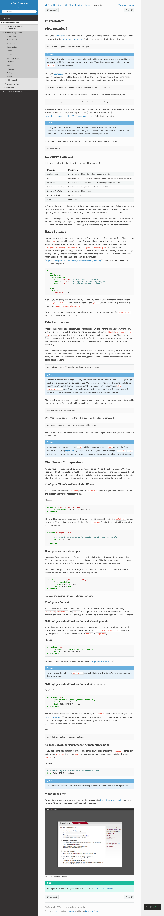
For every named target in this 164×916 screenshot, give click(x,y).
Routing (9, 73)
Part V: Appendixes (11, 84)
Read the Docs (91, 911)
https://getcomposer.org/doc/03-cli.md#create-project (70, 116)
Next (128, 10)
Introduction (11, 36)
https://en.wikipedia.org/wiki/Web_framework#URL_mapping (73, 261)
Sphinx (57, 911)
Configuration (12, 47)
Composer (59, 36)
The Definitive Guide (11, 23)
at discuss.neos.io (104, 889)
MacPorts (69, 451)
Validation (10, 69)
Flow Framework (20, 3)
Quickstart (7, 19)
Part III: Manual (10, 80)
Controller (10, 62)
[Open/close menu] (1, 23)
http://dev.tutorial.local (102, 662)
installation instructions (72, 39)
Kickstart (10, 54)
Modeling (10, 51)
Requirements (12, 40)
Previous (53, 10)
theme (71, 911)
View (8, 65)
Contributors (9, 88)
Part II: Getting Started (13, 33)
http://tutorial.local (53, 717)
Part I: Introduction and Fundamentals (13, 27)
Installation (11, 43)
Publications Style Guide (12, 91)
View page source (126, 5)
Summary (10, 76)
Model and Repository (15, 58)
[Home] (46, 5)
